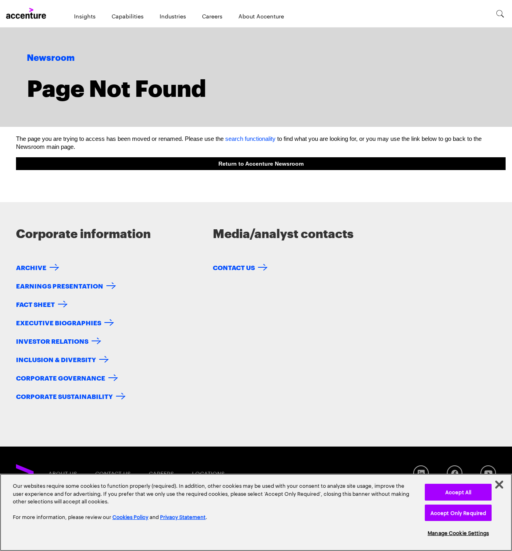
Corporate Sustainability (64, 396)
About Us (62, 473)
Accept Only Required (458, 512)
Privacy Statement (183, 516)
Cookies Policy (130, 516)
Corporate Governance (60, 377)
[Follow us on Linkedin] (421, 473)
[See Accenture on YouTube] (488, 473)
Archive (31, 267)
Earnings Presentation (59, 285)
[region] (256, 512)
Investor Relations (52, 340)
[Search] (500, 13)
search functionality (250, 138)
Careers (212, 16)
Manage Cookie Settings (458, 532)
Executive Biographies (58, 322)
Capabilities (128, 16)
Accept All (458, 491)
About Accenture (261, 16)
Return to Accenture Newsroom (261, 163)
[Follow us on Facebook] (454, 473)
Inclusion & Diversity (56, 359)
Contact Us (234, 267)
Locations (208, 473)
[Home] (26, 14)
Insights (85, 16)
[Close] (499, 484)
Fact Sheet (35, 304)
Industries (173, 16)
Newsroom (51, 58)
